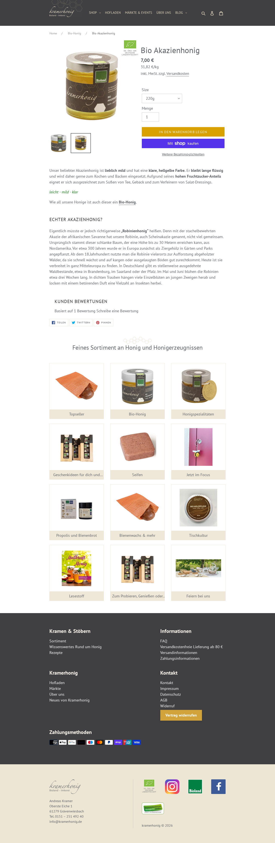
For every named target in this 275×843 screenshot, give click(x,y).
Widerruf (167, 705)
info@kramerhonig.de (65, 821)
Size (145, 89)
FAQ (163, 640)
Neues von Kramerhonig (69, 700)
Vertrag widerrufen (181, 715)
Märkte (55, 688)
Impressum (169, 688)
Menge (147, 108)
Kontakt (166, 682)
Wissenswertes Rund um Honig (75, 646)
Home (53, 33)
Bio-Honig (74, 33)
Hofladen (57, 682)
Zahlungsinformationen (180, 658)
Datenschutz (170, 694)
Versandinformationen (178, 652)
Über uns (56, 694)
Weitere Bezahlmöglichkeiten (183, 154)
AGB (163, 700)
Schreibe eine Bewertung (117, 310)
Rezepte (56, 652)
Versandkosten (178, 73)
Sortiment (57, 640)
